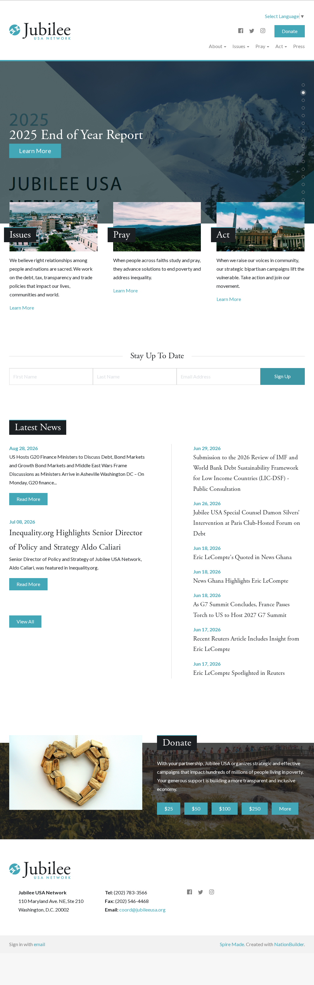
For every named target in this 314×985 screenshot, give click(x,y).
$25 (168, 808)
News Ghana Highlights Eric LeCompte (240, 581)
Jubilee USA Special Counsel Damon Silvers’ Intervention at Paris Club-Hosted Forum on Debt (246, 523)
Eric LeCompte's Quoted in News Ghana (242, 557)
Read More (28, 499)
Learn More (22, 307)
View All (25, 621)
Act (279, 46)
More (285, 808)
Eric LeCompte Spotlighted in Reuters (239, 673)
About (216, 46)
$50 (196, 808)
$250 (254, 808)
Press (299, 46)
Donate (289, 31)
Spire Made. (232, 944)
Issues (239, 46)
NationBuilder (289, 944)
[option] (157, 142)
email (39, 944)
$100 (224, 808)
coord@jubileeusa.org (142, 909)
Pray (260, 46)
